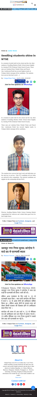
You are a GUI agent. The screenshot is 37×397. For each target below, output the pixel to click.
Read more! (18, 377)
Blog (30, 394)
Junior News (12, 51)
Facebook (21, 221)
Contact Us (13, 394)
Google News (18, 223)
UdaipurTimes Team (9, 78)
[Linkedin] (21, 384)
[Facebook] (13, 384)
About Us (18, 360)
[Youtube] (24, 384)
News (10, 243)
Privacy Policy (20, 394)
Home (3, 51)
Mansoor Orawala (9, 255)
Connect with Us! (18, 381)
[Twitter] (15, 384)
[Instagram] (18, 384)
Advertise (26, 394)
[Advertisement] (18, 30)
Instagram (28, 221)
